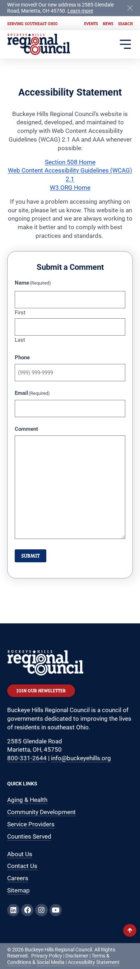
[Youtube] (56, 910)
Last (20, 340)
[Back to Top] (129, 930)
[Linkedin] (13, 910)
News (108, 23)
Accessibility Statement (94, 962)
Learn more (80, 11)
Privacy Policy (46, 956)
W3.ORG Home (70, 187)
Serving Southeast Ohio (32, 23)
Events (91, 23)
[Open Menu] (125, 44)
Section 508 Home (70, 162)
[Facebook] (27, 910)
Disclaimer (76, 956)
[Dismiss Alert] (130, 7)
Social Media (51, 962)
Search (125, 23)
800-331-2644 (27, 758)
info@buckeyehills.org (81, 758)
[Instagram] (41, 910)
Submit (30, 555)
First (20, 312)
